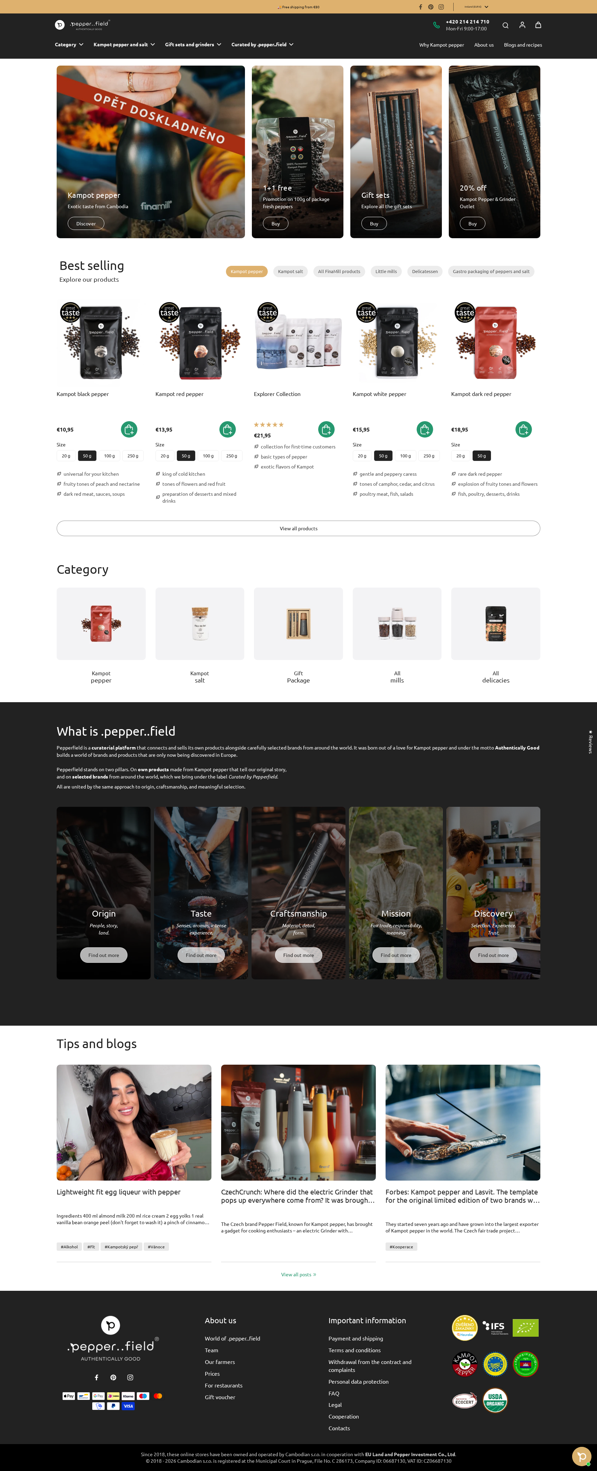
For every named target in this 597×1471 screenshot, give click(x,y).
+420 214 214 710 (468, 21)
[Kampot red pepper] (200, 343)
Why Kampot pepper (441, 44)
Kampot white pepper (379, 393)
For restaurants (224, 1385)
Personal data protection (359, 1381)
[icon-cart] (538, 25)
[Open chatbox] (581, 1453)
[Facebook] (420, 7)
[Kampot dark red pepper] (495, 343)
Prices (212, 1373)
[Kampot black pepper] (101, 343)
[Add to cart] (326, 429)
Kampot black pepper (83, 393)
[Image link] (101, 624)
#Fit (91, 1246)
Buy (276, 223)
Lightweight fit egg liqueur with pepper (119, 1192)
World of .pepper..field (232, 1338)
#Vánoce (156, 1246)
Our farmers (220, 1361)
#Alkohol (69, 1246)
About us (484, 44)
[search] (505, 25)
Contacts (339, 1427)
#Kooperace (401, 1246)
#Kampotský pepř (121, 1246)
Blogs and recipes (523, 44)
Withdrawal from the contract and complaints (370, 1365)
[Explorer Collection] (298, 343)
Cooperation (344, 1416)
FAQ (334, 1393)
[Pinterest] (431, 7)
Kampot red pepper (179, 393)
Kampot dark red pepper (481, 393)
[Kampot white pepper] (397, 343)
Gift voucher (220, 1396)
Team (211, 1349)
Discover (86, 223)
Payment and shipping (356, 1338)
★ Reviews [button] (591, 742)
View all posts (296, 1274)
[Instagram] (441, 7)
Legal (335, 1404)
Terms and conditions (355, 1349)
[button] (129, 429)
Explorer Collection (277, 393)
